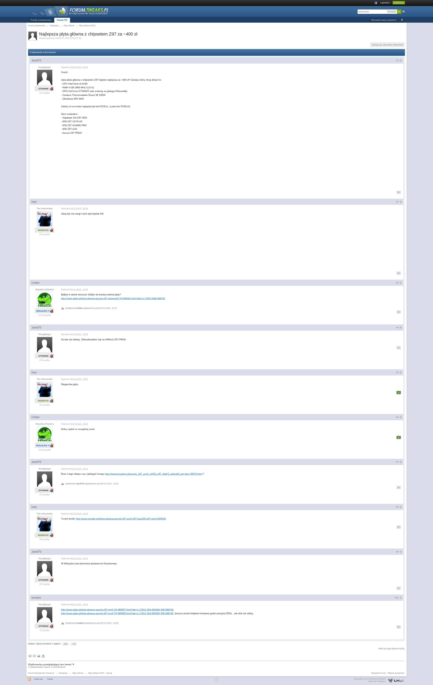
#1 (397, 60)
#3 (397, 283)
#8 (397, 507)
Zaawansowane (403, 11)
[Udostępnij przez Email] (34, 656)
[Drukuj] (38, 656)
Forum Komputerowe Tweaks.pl (41, 673)
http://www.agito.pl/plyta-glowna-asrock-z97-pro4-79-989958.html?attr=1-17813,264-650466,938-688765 (117, 613)
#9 (397, 552)
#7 (397, 462)
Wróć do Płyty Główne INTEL (392, 648)
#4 (397, 327)
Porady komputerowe (41, 20)
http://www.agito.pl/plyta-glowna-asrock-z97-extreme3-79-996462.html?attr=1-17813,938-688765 (113, 298)
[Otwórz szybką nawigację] (402, 20)
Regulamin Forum (378, 673)
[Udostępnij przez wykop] (30, 656)
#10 (397, 598)
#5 (397, 372)
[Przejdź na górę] (216, 680)
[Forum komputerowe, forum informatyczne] (70, 11)
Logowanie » (385, 3)
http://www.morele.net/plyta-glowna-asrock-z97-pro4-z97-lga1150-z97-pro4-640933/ (121, 518)
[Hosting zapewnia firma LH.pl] (379, 680)
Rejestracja (398, 3)
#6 (397, 417)
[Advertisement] (162, 162)
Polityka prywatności (396, 673)
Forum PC (62, 20)
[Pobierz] (43, 656)
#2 (397, 202)
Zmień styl (38, 679)
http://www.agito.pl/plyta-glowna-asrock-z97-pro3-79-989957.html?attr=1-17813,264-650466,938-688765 (117, 609)
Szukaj (109, 673)
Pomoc (50, 679)
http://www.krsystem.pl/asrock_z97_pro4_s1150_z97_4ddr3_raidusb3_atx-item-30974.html (153, 474)
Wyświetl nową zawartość (383, 20)
